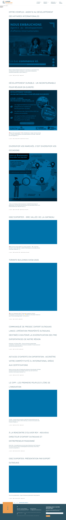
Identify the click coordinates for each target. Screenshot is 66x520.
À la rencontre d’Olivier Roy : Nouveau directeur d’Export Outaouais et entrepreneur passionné (29, 437)
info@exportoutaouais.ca (35, 509)
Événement (23, 138)
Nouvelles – (53, 3)
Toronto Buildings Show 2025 (24, 260)
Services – (46, 3)
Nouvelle (22, 75)
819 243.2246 (33, 508)
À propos (38, 3)
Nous (60, 3)
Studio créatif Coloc (36, 515)
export (11, 75)
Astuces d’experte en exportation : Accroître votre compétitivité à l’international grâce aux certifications (32, 361)
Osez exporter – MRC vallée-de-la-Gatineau (31, 217)
